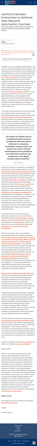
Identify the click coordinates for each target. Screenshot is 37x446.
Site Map (14, 441)
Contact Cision (18, 425)
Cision (20, 443)
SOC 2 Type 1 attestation (17, 180)
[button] (18, 52)
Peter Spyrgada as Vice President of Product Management (17, 226)
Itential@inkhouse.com (9, 403)
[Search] (35, 2)
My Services (18, 431)
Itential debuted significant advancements (16, 171)
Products (18, 427)
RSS (19, 441)
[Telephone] (30, 2)
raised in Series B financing (15, 117)
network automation (16, 92)
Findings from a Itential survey (17, 273)
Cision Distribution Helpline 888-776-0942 (18, 435)
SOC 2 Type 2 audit (22, 184)
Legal (9, 441)
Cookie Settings (25, 441)
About (18, 429)
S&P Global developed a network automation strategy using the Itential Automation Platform (16, 256)
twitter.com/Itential (23, 344)
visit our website (26, 342)
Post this (19, 162)
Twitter (4, 408)
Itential (27, 98)
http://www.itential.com (12, 391)
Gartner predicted (10, 77)
